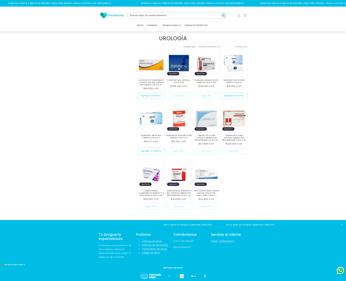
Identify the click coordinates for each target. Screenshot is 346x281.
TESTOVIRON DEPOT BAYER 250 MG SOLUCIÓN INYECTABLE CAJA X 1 (206, 193)
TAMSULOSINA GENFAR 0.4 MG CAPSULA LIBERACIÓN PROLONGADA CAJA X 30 (178, 193)
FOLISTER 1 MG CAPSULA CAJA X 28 (178, 81)
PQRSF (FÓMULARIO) (222, 241)
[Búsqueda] (224, 15)
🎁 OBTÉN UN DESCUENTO (13, 265)
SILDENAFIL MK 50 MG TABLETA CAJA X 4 (151, 136)
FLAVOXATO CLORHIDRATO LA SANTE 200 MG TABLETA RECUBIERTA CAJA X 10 (151, 82)
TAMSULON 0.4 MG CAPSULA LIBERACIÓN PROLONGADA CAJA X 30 (234, 137)
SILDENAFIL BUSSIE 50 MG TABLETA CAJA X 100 (206, 81)
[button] (245, 16)
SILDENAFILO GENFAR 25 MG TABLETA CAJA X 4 (179, 136)
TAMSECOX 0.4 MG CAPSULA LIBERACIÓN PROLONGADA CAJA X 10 (206, 137)
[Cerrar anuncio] (342, 225)
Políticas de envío (152, 241)
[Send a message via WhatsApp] (340, 270)
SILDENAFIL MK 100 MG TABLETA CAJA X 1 (234, 81)
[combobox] (177, 15)
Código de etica (151, 252)
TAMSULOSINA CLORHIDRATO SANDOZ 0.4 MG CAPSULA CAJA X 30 (151, 193)
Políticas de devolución (155, 245)
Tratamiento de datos (154, 248)
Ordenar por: (190, 46)
